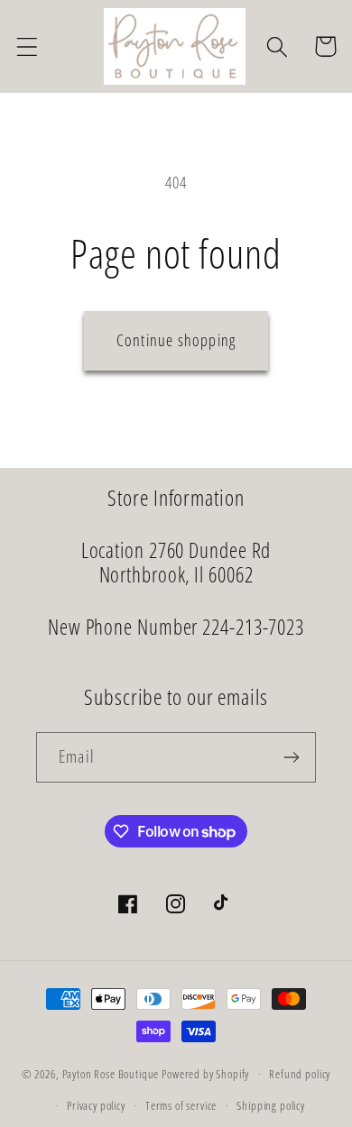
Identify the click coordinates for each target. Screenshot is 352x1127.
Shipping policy (270, 1105)
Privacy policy (96, 1105)
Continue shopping (176, 340)
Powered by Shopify (205, 1074)
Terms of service (181, 1105)
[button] (27, 46)
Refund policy (299, 1074)
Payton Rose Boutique (112, 1074)
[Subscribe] (291, 757)
